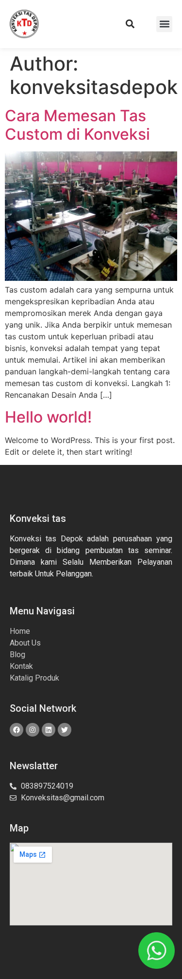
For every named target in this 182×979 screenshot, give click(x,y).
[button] (130, 24)
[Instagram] (32, 730)
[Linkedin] (48, 730)
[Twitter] (64, 730)
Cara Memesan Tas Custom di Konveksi (77, 125)
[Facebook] (16, 730)
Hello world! (48, 416)
